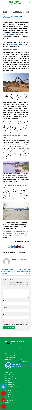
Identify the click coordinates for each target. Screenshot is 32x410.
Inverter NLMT (7, 396)
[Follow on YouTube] (12, 343)
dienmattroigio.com (8, 17)
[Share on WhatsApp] (9, 246)
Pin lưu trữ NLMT (8, 402)
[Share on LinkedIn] (23, 246)
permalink (5, 253)
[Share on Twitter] (14, 246)
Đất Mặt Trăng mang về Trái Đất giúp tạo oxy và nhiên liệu (8, 271)
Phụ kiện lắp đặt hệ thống (9, 400)
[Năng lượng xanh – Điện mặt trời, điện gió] (16, 2)
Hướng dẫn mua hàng (9, 380)
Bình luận (6, 287)
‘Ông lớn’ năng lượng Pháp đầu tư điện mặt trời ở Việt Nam (23, 271)
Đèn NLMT (7, 398)
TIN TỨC (5, 10)
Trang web (6, 314)
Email (5, 307)
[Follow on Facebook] (6, 343)
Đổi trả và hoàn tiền (9, 376)
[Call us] (11, 343)
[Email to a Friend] (17, 246)
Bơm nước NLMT (8, 392)
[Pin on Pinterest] (20, 246)
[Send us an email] (9, 343)
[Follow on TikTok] (7, 343)
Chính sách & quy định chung (11, 378)
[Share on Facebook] (11, 246)
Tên (4, 300)
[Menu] (2, 3)
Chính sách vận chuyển (10, 384)
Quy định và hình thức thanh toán (12, 386)
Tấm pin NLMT (8, 394)
